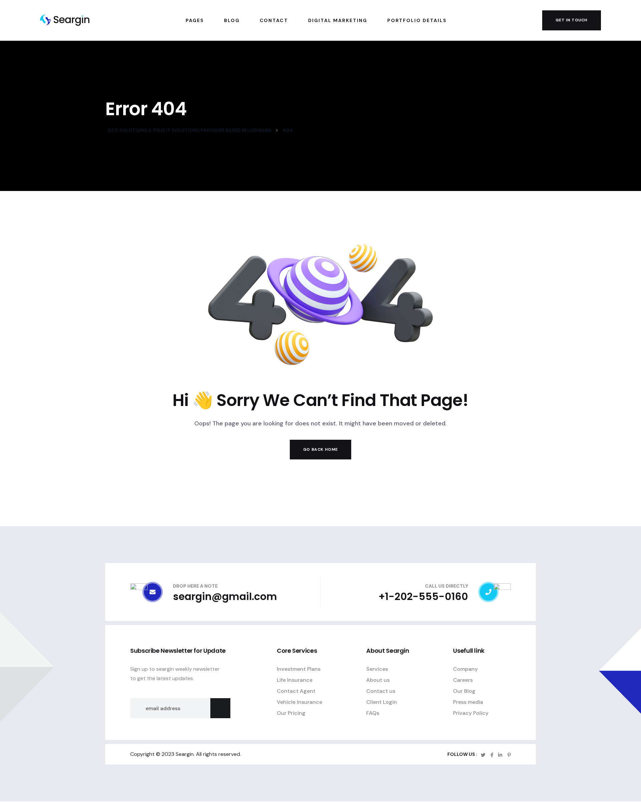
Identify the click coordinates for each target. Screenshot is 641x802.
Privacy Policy (470, 713)
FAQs (372, 713)
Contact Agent (296, 691)
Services (377, 669)
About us (378, 680)
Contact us (380, 691)
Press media (468, 702)
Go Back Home (320, 449)
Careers (463, 680)
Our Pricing (291, 713)
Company (465, 669)
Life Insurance (294, 680)
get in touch (572, 20)
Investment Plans (298, 669)
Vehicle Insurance (299, 702)
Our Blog (464, 691)
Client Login (381, 702)
